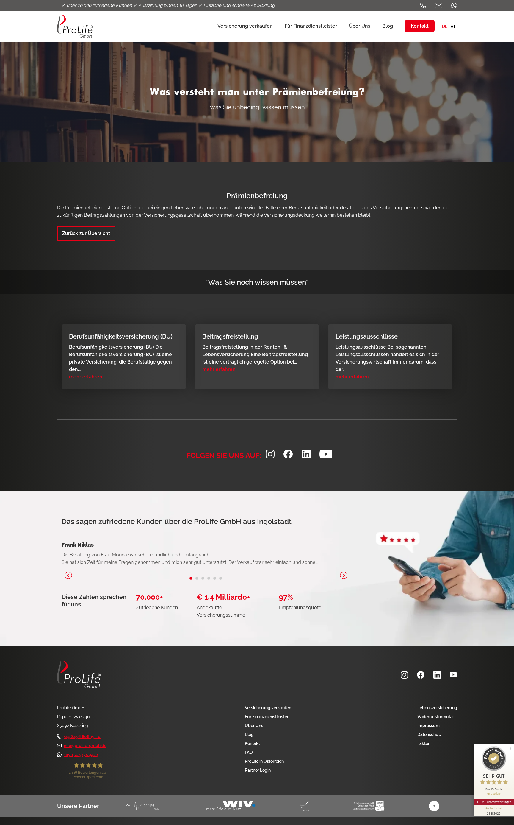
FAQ (249, 752)
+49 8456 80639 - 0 (82, 736)
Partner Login (258, 770)
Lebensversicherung (437, 707)
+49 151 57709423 (81, 754)
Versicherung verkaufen (268, 707)
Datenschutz (429, 734)
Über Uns (254, 725)
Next (343, 575)
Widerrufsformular (435, 716)
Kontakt (252, 743)
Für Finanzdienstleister (267, 716)
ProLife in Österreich (264, 761)
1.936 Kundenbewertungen (494, 802)
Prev (68, 575)
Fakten (423, 743)
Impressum (428, 725)
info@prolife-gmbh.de (85, 745)
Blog (249, 734)
